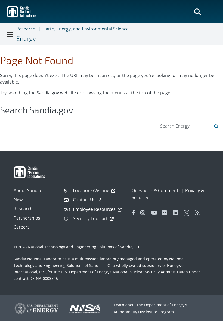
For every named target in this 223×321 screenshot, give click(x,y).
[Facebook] (133, 213)
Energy (26, 38)
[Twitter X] (188, 213)
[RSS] (199, 213)
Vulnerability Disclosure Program (144, 311)
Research (25, 29)
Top (207, 315)
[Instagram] (144, 213)
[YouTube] (155, 213)
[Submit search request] (216, 126)
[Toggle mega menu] (214, 12)
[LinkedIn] (177, 213)
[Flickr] (166, 213)
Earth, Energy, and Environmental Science (86, 29)
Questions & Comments (156, 190)
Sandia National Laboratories (40, 258)
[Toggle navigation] (10, 34)
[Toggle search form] (197, 12)
